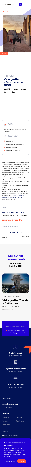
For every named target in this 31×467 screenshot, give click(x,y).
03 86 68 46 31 (7, 407)
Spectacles (5, 417)
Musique (5, 421)
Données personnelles (10, 435)
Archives (5, 432)
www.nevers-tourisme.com (13, 150)
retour (6, 11)
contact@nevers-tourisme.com (15, 144)
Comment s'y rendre (12, 220)
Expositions (6, 424)
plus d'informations (15, 355)
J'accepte (22, 461)
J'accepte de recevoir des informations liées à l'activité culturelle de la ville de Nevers (16, 332)
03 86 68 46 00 (10, 141)
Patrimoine (20, 421)
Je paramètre (10, 461)
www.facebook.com (11, 147)
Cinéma (19, 417)
